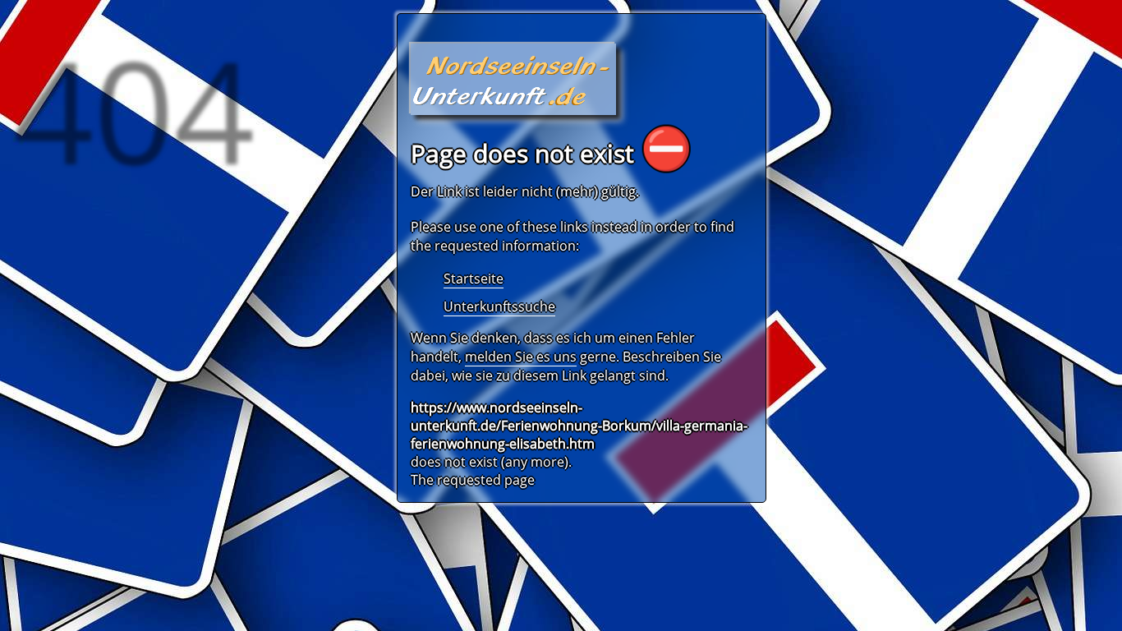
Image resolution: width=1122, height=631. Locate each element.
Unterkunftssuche (499, 306)
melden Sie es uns (521, 357)
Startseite (474, 278)
